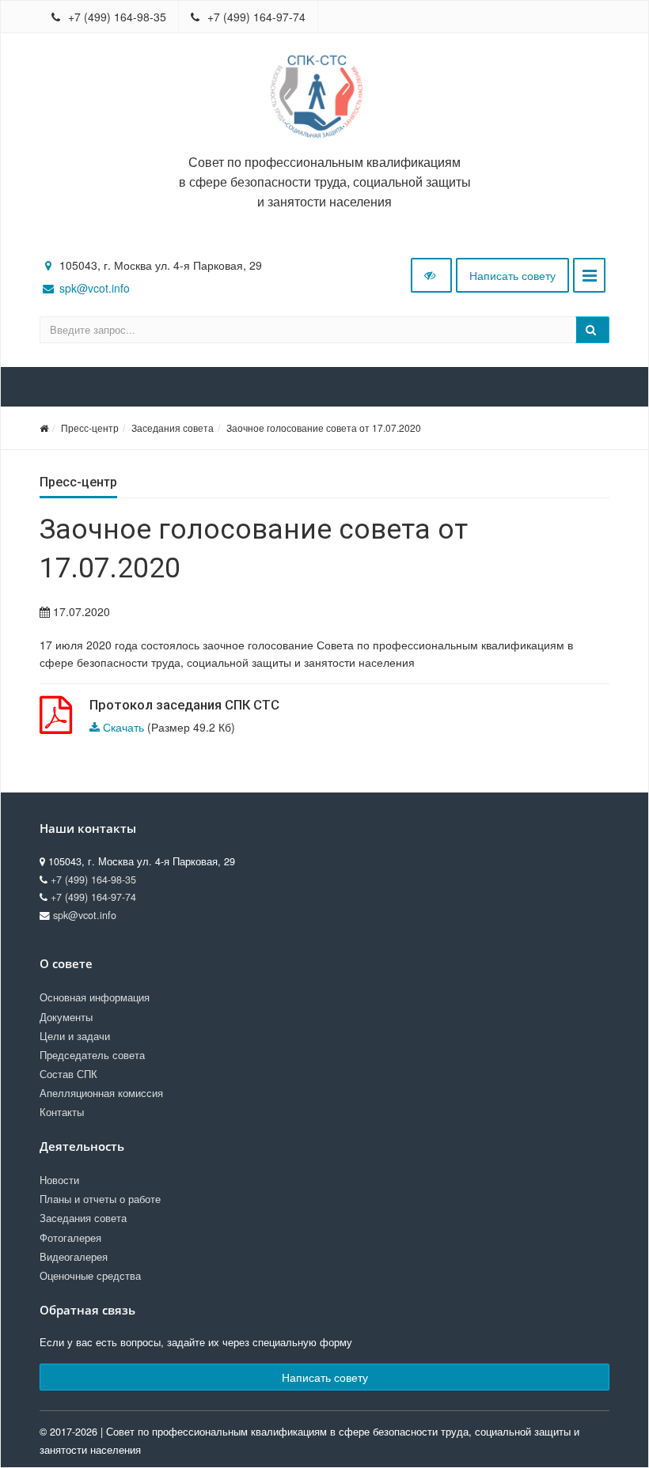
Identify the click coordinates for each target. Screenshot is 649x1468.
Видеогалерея (74, 1257)
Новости (59, 1180)
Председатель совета (92, 1055)
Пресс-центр (90, 427)
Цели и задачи (75, 1036)
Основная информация (95, 997)
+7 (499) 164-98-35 (115, 17)
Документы (66, 1017)
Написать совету (512, 275)
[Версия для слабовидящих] (431, 275)
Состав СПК (68, 1074)
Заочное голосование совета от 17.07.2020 (323, 427)
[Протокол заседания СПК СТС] (56, 724)
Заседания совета (172, 427)
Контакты (62, 1112)
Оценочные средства (90, 1276)
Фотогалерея (70, 1238)
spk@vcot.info (94, 288)
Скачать (123, 727)
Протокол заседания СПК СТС (184, 705)
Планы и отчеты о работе (100, 1199)
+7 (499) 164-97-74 (255, 17)
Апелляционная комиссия (101, 1093)
